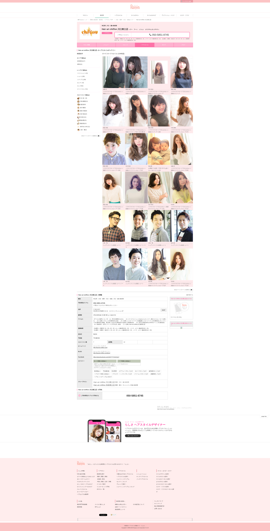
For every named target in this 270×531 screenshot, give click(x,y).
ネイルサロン (135, 15)
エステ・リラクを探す (162, 486)
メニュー (106, 45)
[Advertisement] (135, 450)
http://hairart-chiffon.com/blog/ (101, 353)
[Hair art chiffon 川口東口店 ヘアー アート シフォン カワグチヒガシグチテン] (90, 32)
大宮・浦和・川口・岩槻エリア (124, 19)
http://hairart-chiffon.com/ (100, 347)
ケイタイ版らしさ (100, 504)
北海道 (99, 479)
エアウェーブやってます (126, 371)
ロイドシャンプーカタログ (84, 486)
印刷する (190, 295)
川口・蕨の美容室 (119, 299)
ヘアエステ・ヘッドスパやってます (122, 374)
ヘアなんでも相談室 (82, 494)
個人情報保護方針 (158, 506)
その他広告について (138, 504)
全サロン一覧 (100, 489)
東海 (106, 476)
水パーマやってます (141, 371)
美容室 (102, 15)
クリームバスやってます (141, 374)
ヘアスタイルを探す (122, 476)
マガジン (85, 15)
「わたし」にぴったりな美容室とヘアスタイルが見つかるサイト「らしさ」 (108, 464)
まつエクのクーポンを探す (163, 484)
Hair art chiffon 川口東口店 (130, 29)
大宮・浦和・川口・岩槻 (105, 299)
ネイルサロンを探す (162, 476)
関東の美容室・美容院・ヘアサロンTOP (101, 19)
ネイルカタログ (151, 15)
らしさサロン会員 (186, 1)
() (81, 61)
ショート (119, 479)
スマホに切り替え (176, 317)
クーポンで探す (101, 484)
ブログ (183, 45)
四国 (102, 481)
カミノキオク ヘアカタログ (84, 484)
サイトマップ (157, 503)
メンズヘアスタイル (142, 479)
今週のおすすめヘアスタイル (125, 474)
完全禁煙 (114, 371)
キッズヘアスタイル (142, 476)
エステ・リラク (184, 15)
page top (264, 416)
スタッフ (125, 45)
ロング (125, 481)
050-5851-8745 (160, 34)
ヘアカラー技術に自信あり (101, 374)
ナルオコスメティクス (83, 481)
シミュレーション (141, 474)
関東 (98, 476)
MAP (163, 310)
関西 (102, 476)
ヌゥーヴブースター (82, 491)
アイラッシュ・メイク (168, 15)
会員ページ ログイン (121, 507)
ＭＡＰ (164, 45)
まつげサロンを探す (162, 481)
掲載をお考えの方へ (120, 504)
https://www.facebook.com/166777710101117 (106, 357)
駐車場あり (97, 371)
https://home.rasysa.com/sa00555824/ (165, 409)
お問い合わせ (157, 508)
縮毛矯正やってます (154, 371)
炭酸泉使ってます (156, 374)
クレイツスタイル (82, 489)
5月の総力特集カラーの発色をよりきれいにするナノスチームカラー (86, 476)
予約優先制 (106, 371)
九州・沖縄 (108, 481)
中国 (98, 481)
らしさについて (158, 501)
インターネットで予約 (103, 486)
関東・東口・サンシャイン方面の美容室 (126, 385)
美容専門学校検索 (82, 504)
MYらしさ (98, 507)
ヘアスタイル (118, 15)
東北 (103, 479)
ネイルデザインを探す (162, 474)
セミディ (119, 481)
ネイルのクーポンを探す (163, 479)
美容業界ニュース (120, 509)
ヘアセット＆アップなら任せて (103, 377)
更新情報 (79, 507)
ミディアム (126, 479)
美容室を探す (100, 474)
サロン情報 (87, 45)
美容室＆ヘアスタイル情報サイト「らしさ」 (135, 525)
